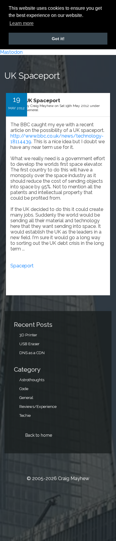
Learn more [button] (22, 23)
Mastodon (11, 52)
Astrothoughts (31, 380)
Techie (25, 415)
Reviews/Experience (38, 406)
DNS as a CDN (32, 353)
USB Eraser (29, 344)
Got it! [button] (58, 38)
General (26, 397)
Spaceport (22, 266)
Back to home (38, 435)
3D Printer (28, 335)
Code (23, 389)
